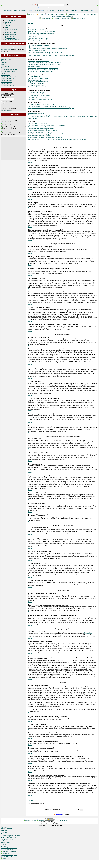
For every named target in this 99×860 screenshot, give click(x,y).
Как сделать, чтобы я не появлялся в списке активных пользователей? (51, 35)
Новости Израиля (6, 82)
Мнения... (4, 64)
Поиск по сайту (10, 24)
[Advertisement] (13, 148)
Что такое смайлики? (34, 80)
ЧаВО (7, 27)
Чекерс (3, 61)
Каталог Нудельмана (9, 848)
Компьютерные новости (9, 69)
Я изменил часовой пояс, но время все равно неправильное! (47, 48)
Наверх (30, 162)
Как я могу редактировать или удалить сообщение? (44, 62)
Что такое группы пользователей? (39, 95)
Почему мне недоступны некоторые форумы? (43, 69)
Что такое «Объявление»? (36, 83)
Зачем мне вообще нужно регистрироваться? (42, 31)
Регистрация (59, 14)
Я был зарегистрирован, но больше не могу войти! (44, 40)
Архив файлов (7, 842)
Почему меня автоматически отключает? (41, 33)
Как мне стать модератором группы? (40, 99)
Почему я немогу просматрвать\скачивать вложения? (45, 137)
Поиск (40, 14)
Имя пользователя (7, 93)
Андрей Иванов (6, 49)
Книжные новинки (7, 68)
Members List (8, 853)
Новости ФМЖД (6, 83)
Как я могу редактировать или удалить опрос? (43, 68)
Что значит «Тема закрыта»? (37, 87)
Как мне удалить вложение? (37, 127)
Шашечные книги (11, 36)
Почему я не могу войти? (36, 29)
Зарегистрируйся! (6, 110)
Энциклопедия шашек (12, 39)
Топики (7, 31)
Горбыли (4, 62)
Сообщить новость (11, 29)
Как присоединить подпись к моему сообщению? (44, 64)
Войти (47, 18)
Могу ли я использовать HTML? (38, 78)
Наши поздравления (9, 839)
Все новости (9, 22)
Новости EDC (5, 75)
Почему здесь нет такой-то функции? (40, 115)
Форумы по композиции (10, 837)
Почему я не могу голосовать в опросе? (41, 71)
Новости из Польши (7, 78)
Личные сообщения (10, 851)
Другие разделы (10, 38)
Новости (3, 73)
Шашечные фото (10, 34)
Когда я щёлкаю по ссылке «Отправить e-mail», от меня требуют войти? (51, 55)
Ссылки (4, 844)
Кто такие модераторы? (35, 94)
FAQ (33, 14)
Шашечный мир (6, 59)
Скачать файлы (10, 20)
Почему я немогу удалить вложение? (40, 135)
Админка (6, 858)
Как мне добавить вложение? (37, 123)
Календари (5, 830)
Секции (7, 25)
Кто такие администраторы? (37, 92)
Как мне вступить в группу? (37, 97)
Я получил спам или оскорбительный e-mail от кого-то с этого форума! (51, 108)
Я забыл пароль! (33, 36)
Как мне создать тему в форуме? (38, 61)
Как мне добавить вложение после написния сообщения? (46, 125)
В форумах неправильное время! (38, 47)
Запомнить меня (8, 101)
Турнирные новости (7, 85)
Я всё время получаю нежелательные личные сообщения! (47, 106)
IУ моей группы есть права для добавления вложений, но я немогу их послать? (54, 134)
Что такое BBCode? (34, 76)
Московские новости (8, 71)
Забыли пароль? (6, 107)
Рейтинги (5, 832)
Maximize (82, 18)
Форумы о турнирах (9, 834)
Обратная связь (8, 856)
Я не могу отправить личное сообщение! (41, 104)
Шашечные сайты (10, 32)
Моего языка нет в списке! (36, 50)
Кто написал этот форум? (36, 113)
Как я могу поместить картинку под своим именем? (45, 52)
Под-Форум (65, 18)
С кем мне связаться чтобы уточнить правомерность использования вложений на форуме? (57, 139)
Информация (5, 66)
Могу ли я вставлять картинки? (38, 82)
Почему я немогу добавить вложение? (40, 132)
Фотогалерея (6, 846)
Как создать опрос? (34, 66)
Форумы (30, 23)
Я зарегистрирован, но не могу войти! (40, 38)
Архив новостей (7, 829)
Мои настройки (8, 849)
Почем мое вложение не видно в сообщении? (43, 130)
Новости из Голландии (8, 76)
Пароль (3, 97)
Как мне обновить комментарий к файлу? (41, 129)
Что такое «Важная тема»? (36, 85)
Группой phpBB (89, 633)
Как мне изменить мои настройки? (39, 45)
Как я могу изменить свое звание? (39, 54)
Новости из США (6, 80)
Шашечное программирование (12, 836)
